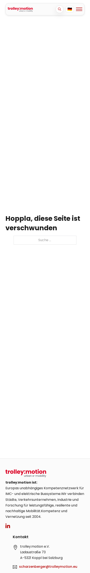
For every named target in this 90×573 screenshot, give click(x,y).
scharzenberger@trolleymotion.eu (48, 566)
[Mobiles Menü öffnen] (79, 9)
